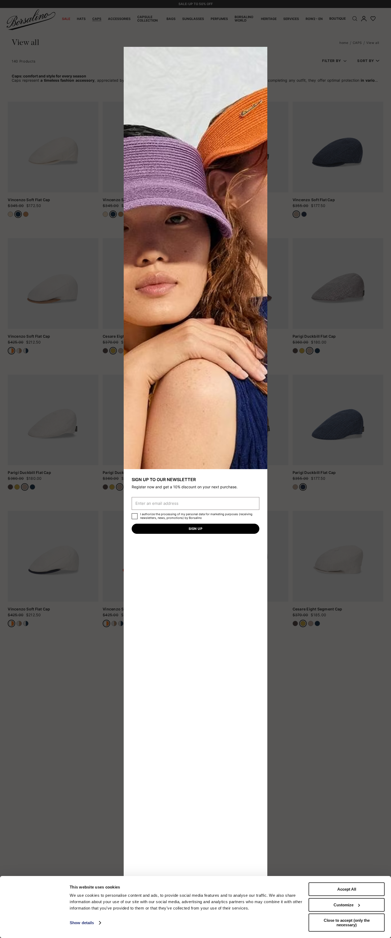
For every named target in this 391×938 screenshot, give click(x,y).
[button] (261, 53)
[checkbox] (135, 516)
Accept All (346, 889)
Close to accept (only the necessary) (347, 922)
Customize (343, 905)
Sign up (195, 529)
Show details (82, 922)
